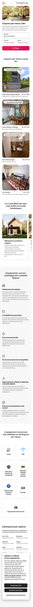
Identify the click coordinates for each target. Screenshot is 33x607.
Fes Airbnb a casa (22, 3)
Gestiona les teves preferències (15, 595)
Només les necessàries (16, 590)
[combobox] (16, 36)
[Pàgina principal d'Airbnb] (3, 3)
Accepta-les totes (15, 585)
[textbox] (9, 42)
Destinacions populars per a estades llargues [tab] (15, 530)
